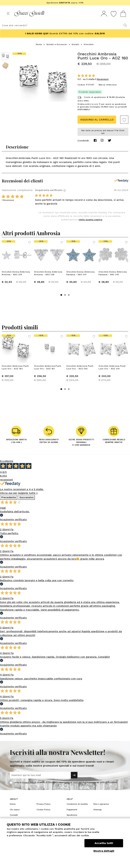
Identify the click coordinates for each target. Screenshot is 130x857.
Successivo (26, 497)
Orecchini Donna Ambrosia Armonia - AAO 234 (16, 273)
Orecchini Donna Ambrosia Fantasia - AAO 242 (113, 273)
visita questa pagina (90, 219)
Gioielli (75, 44)
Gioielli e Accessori (56, 44)
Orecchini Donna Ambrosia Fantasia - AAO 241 (80, 273)
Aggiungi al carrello (97, 119)
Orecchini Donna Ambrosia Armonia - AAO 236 (48, 273)
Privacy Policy (29, 782)
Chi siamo (15, 809)
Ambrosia (111, 85)
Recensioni (103, 79)
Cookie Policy (43, 809)
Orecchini (89, 44)
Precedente (8, 497)
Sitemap (97, 809)
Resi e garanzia (101, 804)
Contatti (14, 815)
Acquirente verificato (49, 190)
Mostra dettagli (103, 850)
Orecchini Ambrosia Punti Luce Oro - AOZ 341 (112, 367)
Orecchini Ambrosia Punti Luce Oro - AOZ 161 (47, 367)
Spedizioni (72, 815)
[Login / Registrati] (104, 14)
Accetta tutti (104, 843)
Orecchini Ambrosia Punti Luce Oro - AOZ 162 (15, 367)
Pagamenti (72, 809)
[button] (61, 295)
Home (39, 44)
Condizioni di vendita (77, 804)
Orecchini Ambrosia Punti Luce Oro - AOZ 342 (79, 367)
